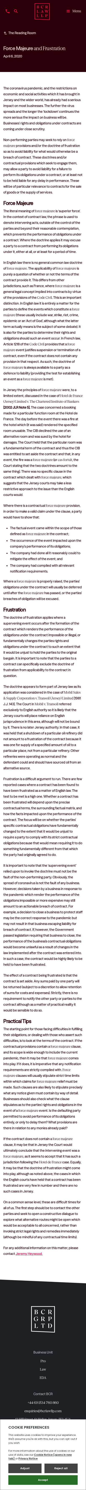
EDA (43, 1378)
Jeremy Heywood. (29, 1254)
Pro (43, 1361)
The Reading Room (22, 33)
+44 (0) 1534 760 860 (43, 1403)
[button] (72, 11)
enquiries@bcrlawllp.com (43, 1411)
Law (43, 1369)
